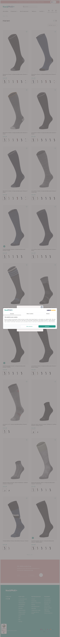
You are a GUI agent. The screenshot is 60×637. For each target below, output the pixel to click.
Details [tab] (48, 313)
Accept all (47, 326)
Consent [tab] (12, 313)
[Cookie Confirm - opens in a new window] (51, 310)
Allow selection (29, 326)
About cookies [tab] (30, 313)
